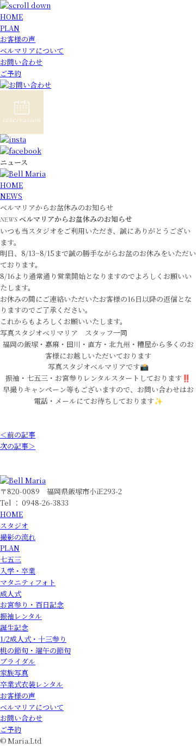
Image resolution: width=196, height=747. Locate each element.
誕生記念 (14, 627)
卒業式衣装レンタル (31, 684)
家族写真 (14, 672)
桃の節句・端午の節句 (35, 650)
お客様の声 (17, 39)
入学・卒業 (17, 571)
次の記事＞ (17, 446)
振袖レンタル (21, 616)
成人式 (10, 593)
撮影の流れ (17, 537)
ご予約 (10, 73)
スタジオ (14, 525)
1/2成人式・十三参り (33, 639)
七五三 (10, 559)
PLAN (10, 28)
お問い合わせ (21, 62)
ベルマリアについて (32, 50)
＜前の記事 (17, 434)
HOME (11, 16)
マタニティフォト (28, 582)
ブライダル (17, 661)
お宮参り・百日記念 (32, 604)
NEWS (11, 196)
